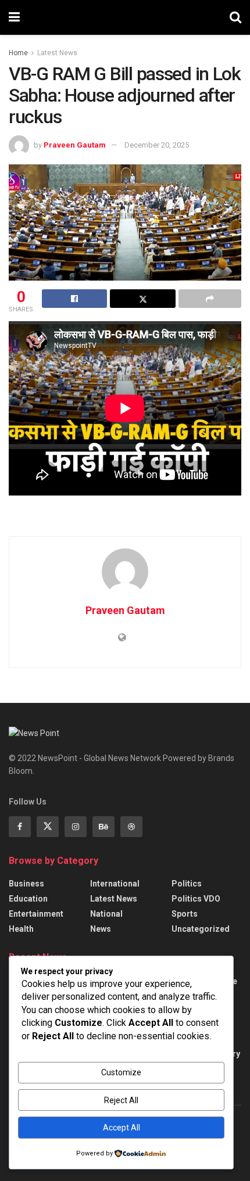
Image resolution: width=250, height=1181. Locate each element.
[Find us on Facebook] (20, 826)
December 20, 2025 (156, 145)
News (100, 929)
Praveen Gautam (75, 145)
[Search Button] (235, 17)
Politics (187, 883)
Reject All (121, 1100)
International (115, 883)
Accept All (121, 1127)
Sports (185, 913)
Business (26, 883)
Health (21, 929)
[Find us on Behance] (103, 826)
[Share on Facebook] (74, 298)
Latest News (57, 53)
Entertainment (36, 913)
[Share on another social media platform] (209, 298)
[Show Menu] (14, 17)
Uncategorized (201, 929)
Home (18, 53)
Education (28, 898)
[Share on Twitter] (142, 298)
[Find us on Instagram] (76, 826)
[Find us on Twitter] (48, 826)
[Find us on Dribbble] (131, 826)
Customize (121, 1072)
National (106, 913)
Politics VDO (196, 898)
